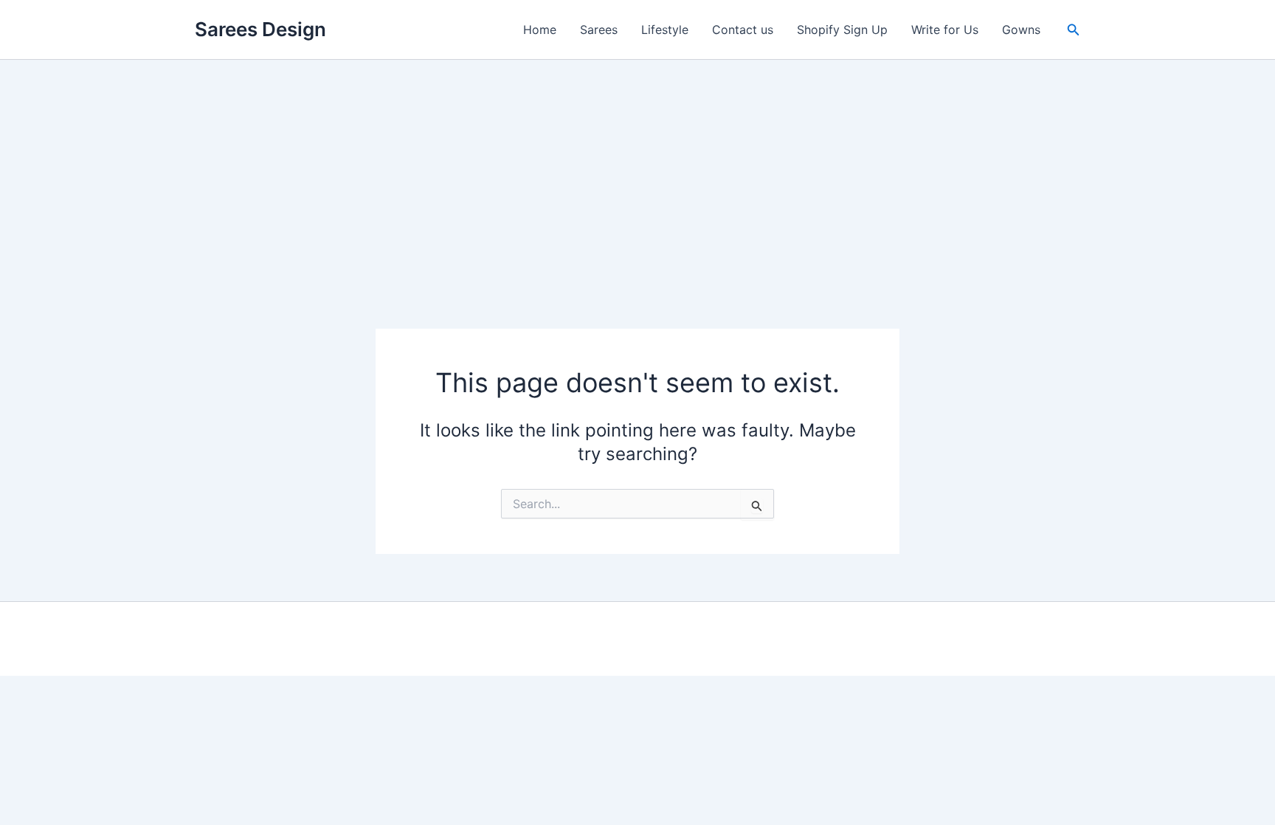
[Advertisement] (637, 170)
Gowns (1021, 29)
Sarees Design (260, 29)
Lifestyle (664, 29)
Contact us (742, 29)
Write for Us (944, 29)
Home (539, 29)
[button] (1073, 30)
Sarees (599, 29)
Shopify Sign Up (842, 29)
